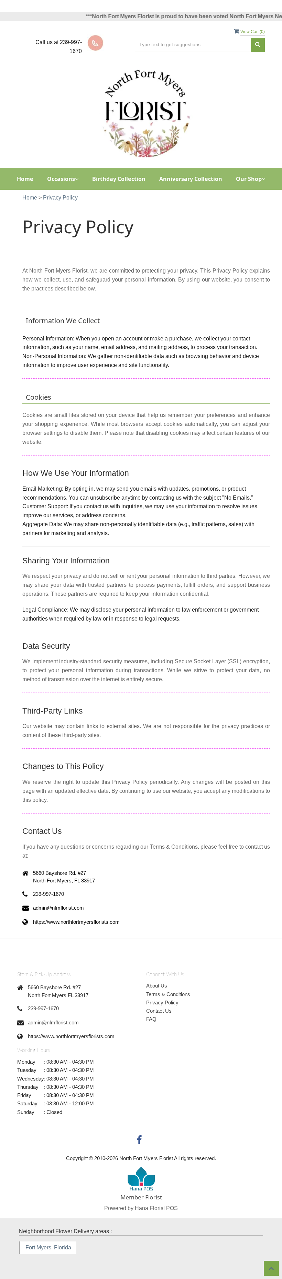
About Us (156, 986)
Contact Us (159, 1011)
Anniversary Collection (190, 179)
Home (25, 179)
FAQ (151, 1019)
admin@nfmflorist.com (53, 1022)
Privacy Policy (162, 1002)
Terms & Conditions (168, 994)
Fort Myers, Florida (48, 1247)
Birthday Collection (118, 179)
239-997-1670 (43, 1008)
